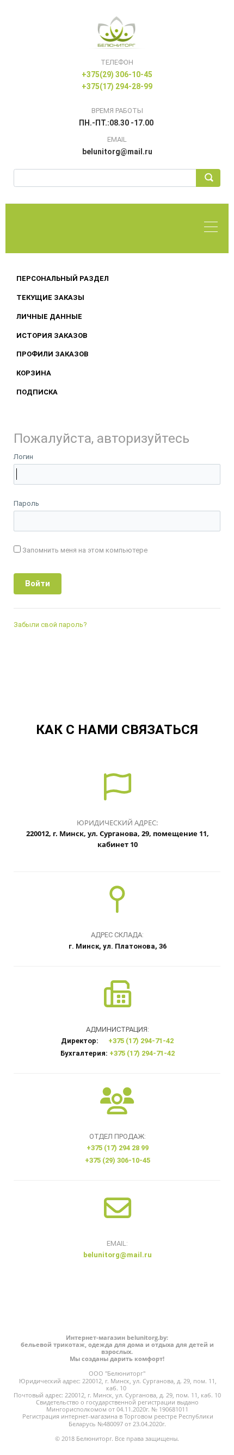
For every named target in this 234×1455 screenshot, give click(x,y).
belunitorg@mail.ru (117, 1255)
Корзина (33, 373)
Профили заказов (52, 354)
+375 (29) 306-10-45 (117, 1160)
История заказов (51, 335)
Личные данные (49, 316)
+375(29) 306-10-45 (117, 74)
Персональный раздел (62, 278)
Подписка (37, 392)
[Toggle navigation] (214, 228)
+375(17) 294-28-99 (117, 86)
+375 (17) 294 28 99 (118, 1148)
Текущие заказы (50, 297)
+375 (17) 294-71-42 (141, 1041)
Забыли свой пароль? (50, 624)
